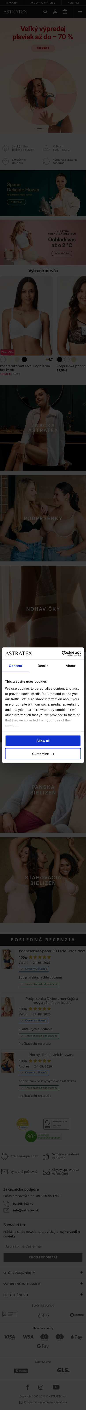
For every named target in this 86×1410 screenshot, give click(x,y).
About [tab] (70, 666)
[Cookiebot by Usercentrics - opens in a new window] (62, 653)
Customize (40, 753)
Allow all (43, 741)
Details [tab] (43, 666)
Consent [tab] (15, 666)
